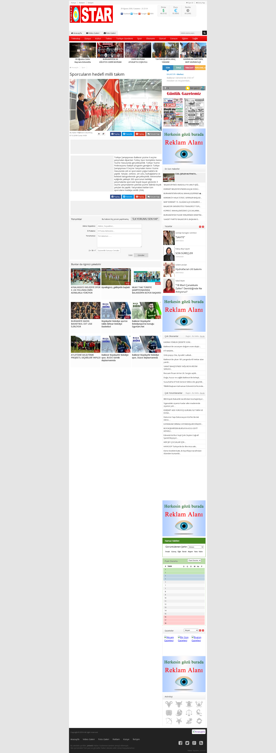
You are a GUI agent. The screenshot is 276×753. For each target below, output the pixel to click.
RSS (152, 14)
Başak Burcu (179, 712)
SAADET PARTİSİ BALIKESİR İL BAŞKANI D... (181, 219)
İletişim (90, 3)
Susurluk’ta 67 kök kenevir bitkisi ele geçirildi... (183, 382)
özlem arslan (181, 264)
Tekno (109, 38)
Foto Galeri (111, 33)
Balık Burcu (199, 721)
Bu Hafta (195, 336)
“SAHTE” (180, 237)
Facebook (126, 14)
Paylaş (116, 134)
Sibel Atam (180, 280)
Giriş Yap (201, 3)
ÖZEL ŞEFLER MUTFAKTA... (186, 173)
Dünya (88, 38)
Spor (139, 38)
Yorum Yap (155, 134)
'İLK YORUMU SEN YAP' (145, 219)
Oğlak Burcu (179, 721)
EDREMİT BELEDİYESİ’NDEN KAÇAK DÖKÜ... (182, 189)
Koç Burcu (168, 704)
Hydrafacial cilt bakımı (189, 269)
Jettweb (90, 745)
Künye (73, 3)
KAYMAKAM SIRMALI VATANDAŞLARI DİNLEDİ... (183, 424)
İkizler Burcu (189, 704)
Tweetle (128, 134)
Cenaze (174, 38)
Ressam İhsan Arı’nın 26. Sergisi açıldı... (180, 373)
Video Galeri (93, 33)
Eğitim (185, 38)
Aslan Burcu (168, 712)
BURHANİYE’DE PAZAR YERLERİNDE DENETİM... (183, 215)
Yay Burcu (168, 721)
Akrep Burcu (199, 712)
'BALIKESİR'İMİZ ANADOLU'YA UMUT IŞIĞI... (181, 184)
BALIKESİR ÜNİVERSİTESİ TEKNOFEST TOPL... (182, 206)
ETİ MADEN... (169, 350)
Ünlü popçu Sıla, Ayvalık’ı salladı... (178, 355)
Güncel (162, 38)
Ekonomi (150, 38)
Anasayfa (77, 33)
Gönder (141, 255)
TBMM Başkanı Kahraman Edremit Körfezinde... (184, 386)
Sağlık (195, 38)
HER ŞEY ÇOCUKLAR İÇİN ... (175, 442)
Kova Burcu (189, 721)
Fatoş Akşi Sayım (183, 248)
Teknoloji (75, 38)
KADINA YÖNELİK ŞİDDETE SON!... (177, 342)
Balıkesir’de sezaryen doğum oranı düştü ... (182, 346)
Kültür (98, 38)
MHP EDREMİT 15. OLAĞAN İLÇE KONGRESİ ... (183, 202)
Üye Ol (190, 3)
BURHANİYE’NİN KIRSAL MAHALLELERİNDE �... (183, 193)
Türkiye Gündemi (124, 38)
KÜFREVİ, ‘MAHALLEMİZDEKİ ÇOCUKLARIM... (182, 210)
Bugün (188, 336)
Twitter (135, 14)
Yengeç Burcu (199, 704)
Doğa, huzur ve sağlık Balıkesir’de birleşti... (182, 377)
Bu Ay (202, 336)
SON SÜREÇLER (184, 253)
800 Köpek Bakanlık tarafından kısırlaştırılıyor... (184, 399)
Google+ (144, 14)
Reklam (82, 3)
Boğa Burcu (179, 704)
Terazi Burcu (189, 712)
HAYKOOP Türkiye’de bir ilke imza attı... (180, 446)
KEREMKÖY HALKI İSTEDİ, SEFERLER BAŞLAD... (183, 197)
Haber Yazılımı (193, 750)
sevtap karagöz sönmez (186, 232)
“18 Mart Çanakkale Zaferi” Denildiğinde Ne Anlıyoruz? (189, 288)
